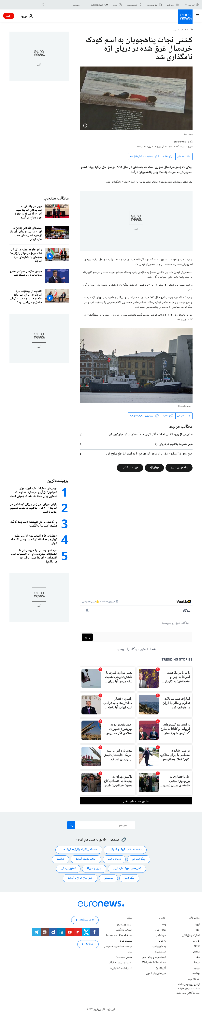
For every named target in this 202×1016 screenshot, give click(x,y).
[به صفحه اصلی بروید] (185, 16)
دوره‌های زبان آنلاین (156, 973)
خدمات (162, 918)
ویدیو (197, 968)
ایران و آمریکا (94, 868)
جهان (175, 30)
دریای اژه (154, 467)
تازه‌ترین (162, 940)
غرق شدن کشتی (130, 467)
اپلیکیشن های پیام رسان (154, 957)
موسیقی (108, 878)
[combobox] (63, 5)
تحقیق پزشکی (68, 868)
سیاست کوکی (125, 940)
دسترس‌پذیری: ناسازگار (120, 962)
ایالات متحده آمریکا (86, 859)
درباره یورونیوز (124, 924)
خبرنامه (90, 944)
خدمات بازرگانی (124, 930)
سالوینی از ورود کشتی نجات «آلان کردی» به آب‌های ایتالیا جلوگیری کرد (150, 435)
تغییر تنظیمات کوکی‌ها (121, 968)
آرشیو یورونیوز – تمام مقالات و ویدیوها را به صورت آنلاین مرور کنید (188, 988)
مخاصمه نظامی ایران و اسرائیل (125, 849)
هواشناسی (160, 935)
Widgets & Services (154, 962)
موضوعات (194, 918)
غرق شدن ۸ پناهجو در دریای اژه (174, 444)
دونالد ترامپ (114, 859)
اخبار (183, 30)
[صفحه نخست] (191, 30)
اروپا (197, 924)
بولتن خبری (160, 930)
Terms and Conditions (119, 935)
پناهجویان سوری (179, 467)
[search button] (43, 5)
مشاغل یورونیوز (124, 957)
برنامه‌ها (196, 973)
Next (197, 946)
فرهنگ (196, 962)
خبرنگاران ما (194, 979)
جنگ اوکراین (138, 859)
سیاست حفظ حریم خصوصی (118, 946)
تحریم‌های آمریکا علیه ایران (127, 868)
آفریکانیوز (161, 968)
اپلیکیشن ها (160, 951)
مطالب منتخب (56, 198)
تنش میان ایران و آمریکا (80, 878)
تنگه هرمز (129, 878)
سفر (198, 957)
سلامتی (196, 951)
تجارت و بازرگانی (191, 935)
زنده (8, 15)
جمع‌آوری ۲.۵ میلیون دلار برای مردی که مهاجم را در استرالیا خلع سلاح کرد (149, 454)
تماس (129, 951)
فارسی (191, 4)
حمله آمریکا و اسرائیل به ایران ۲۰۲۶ (78, 849)
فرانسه (60, 859)
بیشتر (129, 918)
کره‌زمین (196, 940)
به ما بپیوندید (159, 946)
